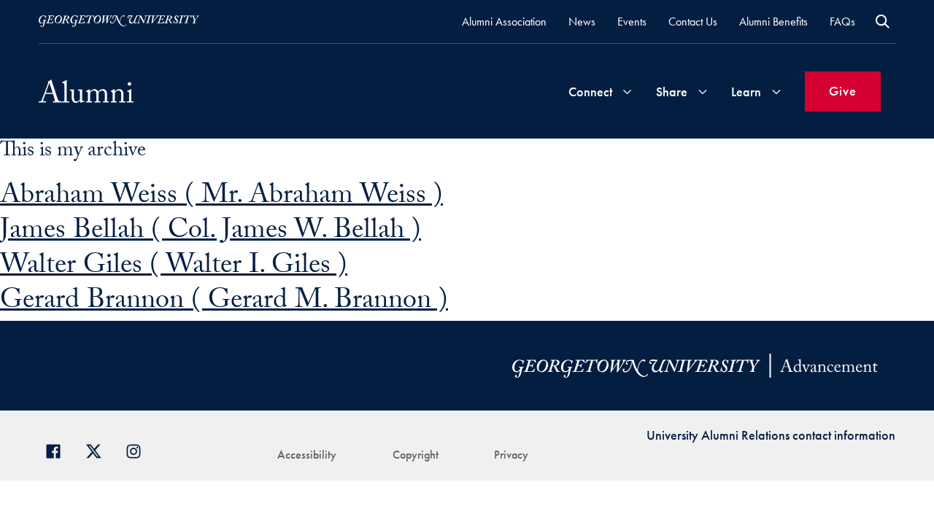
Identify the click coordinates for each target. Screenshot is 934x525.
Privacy (511, 454)
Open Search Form (882, 21)
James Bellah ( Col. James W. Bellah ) (210, 233)
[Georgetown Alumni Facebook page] (58, 449)
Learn (746, 91)
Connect (590, 91)
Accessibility (306, 454)
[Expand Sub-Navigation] (626, 91)
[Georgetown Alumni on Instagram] (139, 449)
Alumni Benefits (773, 21)
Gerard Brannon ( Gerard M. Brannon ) (224, 303)
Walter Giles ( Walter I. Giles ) (173, 268)
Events (632, 21)
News (581, 21)
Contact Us (692, 21)
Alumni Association (504, 21)
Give (843, 90)
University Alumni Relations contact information (771, 435)
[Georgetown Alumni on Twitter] (98, 449)
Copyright (416, 454)
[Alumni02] (86, 91)
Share (671, 91)
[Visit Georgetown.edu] (119, 21)
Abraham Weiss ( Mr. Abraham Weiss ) (221, 198)
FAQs (842, 21)
